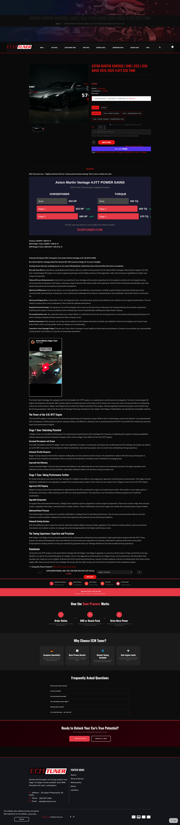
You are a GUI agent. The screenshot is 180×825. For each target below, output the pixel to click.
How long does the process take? (58, 696)
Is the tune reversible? (55, 691)
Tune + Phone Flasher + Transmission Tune (108, 119)
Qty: (93, 127)
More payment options (134, 146)
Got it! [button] (21, 819)
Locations (74, 790)
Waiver (73, 786)
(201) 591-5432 (131, 98)
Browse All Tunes (101, 738)
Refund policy (76, 782)
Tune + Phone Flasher (111, 113)
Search (73, 775)
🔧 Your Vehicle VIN (125, 125)
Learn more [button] (32, 814)
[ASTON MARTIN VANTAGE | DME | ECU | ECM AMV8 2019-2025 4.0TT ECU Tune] (38, 128)
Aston (136, 152)
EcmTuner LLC (45, 817)
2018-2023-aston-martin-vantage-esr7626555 (114, 152)
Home (58, 24)
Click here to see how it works (64, 567)
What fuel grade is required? (57, 707)
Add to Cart (106, 142)
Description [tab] (90, 169)
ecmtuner (101, 88)
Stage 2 (104, 107)
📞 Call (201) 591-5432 (79, 738)
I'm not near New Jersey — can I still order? (60, 712)
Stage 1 (95, 107)
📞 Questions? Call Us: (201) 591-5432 (90, 591)
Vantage (143, 152)
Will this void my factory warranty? (58, 686)
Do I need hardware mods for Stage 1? (59, 701)
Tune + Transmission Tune (131, 113)
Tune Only (96, 113)
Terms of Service (77, 779)
